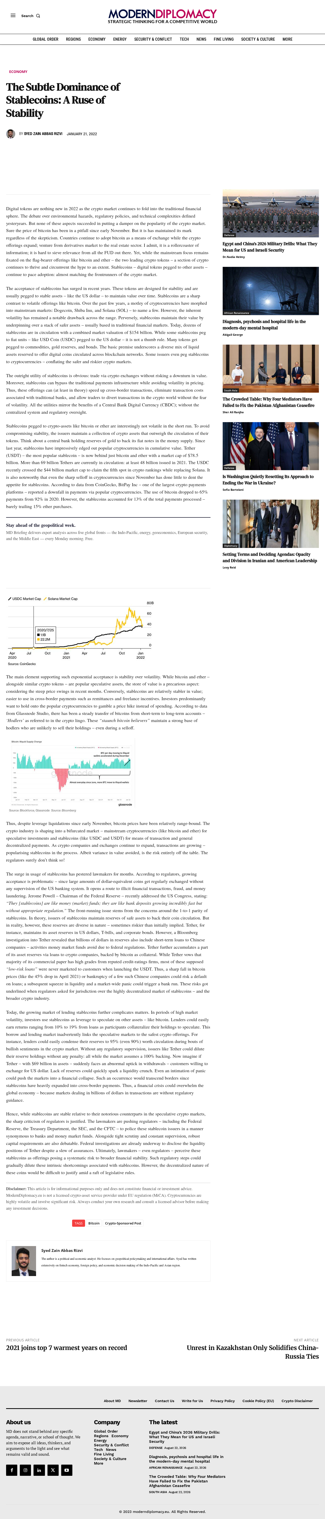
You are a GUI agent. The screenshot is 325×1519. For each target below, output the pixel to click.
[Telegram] (69, 149)
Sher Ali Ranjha (233, 412)
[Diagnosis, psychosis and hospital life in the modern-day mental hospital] (271, 291)
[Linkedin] (46, 149)
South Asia (230, 390)
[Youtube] (66, 1470)
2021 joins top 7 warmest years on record (66, 1348)
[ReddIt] (58, 149)
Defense (229, 235)
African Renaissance (236, 313)
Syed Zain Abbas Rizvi (43, 134)
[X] (23, 149)
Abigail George (233, 334)
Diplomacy (230, 545)
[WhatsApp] (34, 149)
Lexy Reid (229, 567)
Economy (18, 71)
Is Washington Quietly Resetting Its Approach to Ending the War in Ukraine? (268, 479)
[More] (81, 149)
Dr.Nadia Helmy (234, 257)
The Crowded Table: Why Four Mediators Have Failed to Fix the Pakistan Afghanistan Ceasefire (269, 402)
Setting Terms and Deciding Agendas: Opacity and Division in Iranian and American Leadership (270, 557)
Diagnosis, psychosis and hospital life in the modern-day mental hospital (264, 324)
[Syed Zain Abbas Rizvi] (11, 134)
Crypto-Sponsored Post (123, 1223)
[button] (31, 15)
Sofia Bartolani (233, 490)
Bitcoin (94, 1223)
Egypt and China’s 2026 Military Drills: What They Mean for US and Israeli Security (270, 247)
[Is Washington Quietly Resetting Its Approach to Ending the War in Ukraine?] (271, 446)
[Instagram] (25, 1470)
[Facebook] (11, 149)
